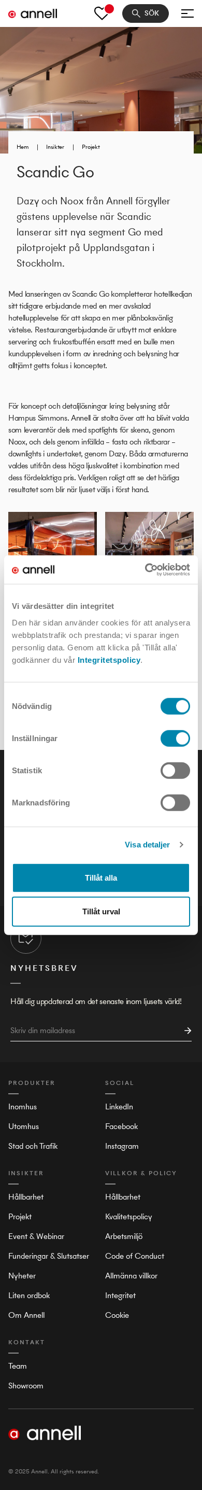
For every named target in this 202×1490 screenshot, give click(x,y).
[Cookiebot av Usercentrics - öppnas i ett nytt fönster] (145, 569)
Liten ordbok (29, 1295)
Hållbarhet (26, 1196)
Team (17, 1365)
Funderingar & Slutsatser (48, 1255)
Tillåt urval (101, 911)
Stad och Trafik (32, 1145)
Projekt (90, 147)
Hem (22, 147)
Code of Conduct (134, 1255)
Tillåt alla (101, 877)
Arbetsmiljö (123, 1236)
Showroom (26, 1385)
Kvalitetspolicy (128, 1216)
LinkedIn (119, 1106)
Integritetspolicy (109, 659)
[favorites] (102, 13)
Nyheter (22, 1275)
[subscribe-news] (185, 1030)
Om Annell (26, 1315)
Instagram (122, 1145)
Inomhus (22, 1106)
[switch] (175, 738)
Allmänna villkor (131, 1275)
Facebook (121, 1126)
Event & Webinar (36, 1236)
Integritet (120, 1295)
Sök (152, 13)
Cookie (117, 1315)
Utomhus (23, 1126)
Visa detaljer (147, 844)
